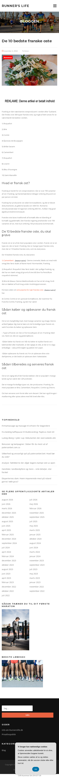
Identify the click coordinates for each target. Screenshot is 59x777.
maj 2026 (34, 504)
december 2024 (9, 538)
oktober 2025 (8, 517)
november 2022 (37, 586)
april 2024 (6, 552)
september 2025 (37, 517)
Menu (54, 6)
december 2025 (9, 512)
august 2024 (35, 543)
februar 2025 (8, 534)
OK (35, 769)
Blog (4, 750)
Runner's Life (15, 6)
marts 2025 (35, 530)
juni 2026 (6, 504)
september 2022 (37, 591)
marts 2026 (7, 508)
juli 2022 (6, 595)
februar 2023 (8, 582)
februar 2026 (35, 508)
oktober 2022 (8, 591)
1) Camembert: (8, 260)
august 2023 (7, 569)
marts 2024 (35, 552)
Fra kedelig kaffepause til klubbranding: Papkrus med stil (28, 432)
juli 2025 (33, 521)
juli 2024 (6, 547)
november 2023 (37, 560)
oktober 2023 (8, 565)
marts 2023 (35, 578)
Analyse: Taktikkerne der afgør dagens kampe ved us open (28, 463)
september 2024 (9, 543)
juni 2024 (34, 547)
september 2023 (37, 565)
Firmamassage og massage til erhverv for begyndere (26, 425)
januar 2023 (35, 582)
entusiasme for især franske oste (30, 290)
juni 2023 (6, 573)
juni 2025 (6, 525)
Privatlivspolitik (9, 734)
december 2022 (9, 586)
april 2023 (6, 578)
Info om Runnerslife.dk (12, 730)
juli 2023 (33, 569)
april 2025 (6, 530)
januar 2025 (35, 534)
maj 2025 (34, 525)
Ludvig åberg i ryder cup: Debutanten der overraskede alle (29, 438)
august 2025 (7, 521)
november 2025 (37, 512)
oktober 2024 (35, 538)
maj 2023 (34, 573)
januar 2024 (35, 556)
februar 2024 (8, 556)
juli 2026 (33, 499)
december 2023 (9, 560)
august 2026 (7, 499)
